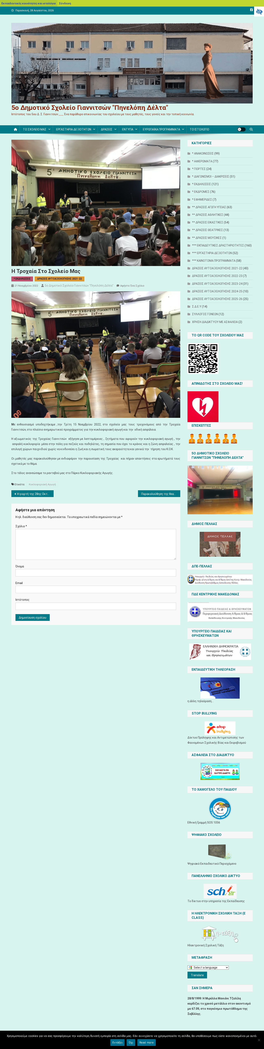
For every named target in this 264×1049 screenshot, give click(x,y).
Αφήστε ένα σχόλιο (132, 285)
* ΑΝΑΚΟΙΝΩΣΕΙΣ (203, 153)
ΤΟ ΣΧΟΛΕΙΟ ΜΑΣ (34, 129)
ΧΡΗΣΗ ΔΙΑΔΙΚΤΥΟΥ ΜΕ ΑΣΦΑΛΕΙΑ (215, 322)
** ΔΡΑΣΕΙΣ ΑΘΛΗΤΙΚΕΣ (207, 214)
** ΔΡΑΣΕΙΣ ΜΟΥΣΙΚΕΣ (207, 237)
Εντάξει (117, 1042)
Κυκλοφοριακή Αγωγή (42, 484)
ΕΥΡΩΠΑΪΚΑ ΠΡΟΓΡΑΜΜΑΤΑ (161, 129)
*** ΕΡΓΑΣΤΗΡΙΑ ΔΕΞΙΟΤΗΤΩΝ (212, 253)
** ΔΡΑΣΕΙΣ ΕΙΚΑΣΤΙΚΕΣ (207, 222)
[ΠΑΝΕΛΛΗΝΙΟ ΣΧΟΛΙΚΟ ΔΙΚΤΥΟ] (220, 891)
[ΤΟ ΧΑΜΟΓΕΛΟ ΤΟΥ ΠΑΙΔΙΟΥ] (220, 808)
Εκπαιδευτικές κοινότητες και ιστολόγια (28, 3)
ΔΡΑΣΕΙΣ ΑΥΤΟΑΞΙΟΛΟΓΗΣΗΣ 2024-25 (217, 291)
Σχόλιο (21, 526)
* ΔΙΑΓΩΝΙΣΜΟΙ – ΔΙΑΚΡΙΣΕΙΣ (210, 176)
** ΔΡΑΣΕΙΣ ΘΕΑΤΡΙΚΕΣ (207, 230)
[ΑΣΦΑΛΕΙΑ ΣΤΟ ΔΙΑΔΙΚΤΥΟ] (220, 771)
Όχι (131, 1042)
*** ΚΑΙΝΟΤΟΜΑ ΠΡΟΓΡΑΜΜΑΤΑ (213, 260)
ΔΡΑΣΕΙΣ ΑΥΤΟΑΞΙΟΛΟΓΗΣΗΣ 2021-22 (59, 278)
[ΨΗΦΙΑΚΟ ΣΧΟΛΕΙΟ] (220, 852)
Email (19, 583)
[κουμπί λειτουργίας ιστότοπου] (241, 129)
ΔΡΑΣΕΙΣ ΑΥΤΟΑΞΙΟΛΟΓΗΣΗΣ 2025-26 (217, 299)
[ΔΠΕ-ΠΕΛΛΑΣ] (220, 579)
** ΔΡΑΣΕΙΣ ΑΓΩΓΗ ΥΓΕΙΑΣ (209, 207)
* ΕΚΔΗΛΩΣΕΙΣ (22, 278)
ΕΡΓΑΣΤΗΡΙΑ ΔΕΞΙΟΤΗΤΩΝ (73, 129)
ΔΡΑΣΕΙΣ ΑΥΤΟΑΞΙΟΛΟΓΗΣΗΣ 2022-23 (217, 276)
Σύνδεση (65, 3)
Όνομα (19, 566)
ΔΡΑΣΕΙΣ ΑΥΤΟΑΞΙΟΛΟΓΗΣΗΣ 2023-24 (217, 283)
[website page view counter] (212, 438)
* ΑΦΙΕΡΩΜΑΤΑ (202, 161)
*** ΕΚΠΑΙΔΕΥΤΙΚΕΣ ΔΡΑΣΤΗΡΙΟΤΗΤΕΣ (218, 245)
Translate (197, 975)
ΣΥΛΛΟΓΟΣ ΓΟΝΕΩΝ (205, 314)
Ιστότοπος (22, 599)
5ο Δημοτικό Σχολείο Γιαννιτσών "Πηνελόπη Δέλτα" (89, 108)
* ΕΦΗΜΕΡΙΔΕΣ (202, 199)
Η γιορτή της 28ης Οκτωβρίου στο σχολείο (35, 494)
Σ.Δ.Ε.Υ (196, 306)
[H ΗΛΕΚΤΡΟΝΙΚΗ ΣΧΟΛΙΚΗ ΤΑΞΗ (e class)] (220, 934)
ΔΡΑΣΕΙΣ (106, 129)
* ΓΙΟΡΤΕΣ (199, 169)
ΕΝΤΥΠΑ (127, 129)
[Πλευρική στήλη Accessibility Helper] (259, 11)
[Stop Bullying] (220, 728)
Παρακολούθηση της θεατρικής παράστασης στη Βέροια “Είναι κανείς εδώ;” (160, 494)
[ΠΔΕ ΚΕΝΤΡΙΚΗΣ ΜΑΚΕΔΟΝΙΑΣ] (220, 612)
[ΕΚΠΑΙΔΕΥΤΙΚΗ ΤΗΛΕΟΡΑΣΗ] (220, 688)
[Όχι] (259, 1040)
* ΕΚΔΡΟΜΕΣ (200, 191)
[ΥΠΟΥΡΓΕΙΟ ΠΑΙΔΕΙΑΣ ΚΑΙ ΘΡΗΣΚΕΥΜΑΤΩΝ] (220, 652)
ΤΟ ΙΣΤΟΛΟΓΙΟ (199, 129)
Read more (146, 1042)
